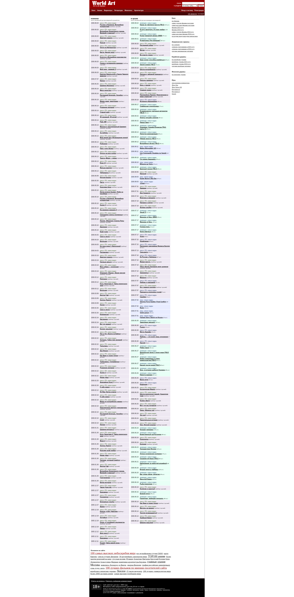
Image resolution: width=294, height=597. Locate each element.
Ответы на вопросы (98, 581)
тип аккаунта (192, 14)
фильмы (123, 589)
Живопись (128, 10)
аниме (141, 589)
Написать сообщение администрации (119, 581)
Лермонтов (95, 562)
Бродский (154, 559)
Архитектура (138, 10)
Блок (168, 559)
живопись (159, 589)
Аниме (99, 10)
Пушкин (129, 559)
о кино (114, 592)
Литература (118, 10)
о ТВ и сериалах (121, 592)
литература (152, 589)
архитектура (166, 589)
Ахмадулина (105, 562)
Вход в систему (187, 10)
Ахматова (138, 559)
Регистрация (199, 10)
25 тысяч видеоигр (134, 571)
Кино (93, 10)
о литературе (139, 592)
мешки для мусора (115, 591)
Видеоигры (108, 10)
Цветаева (146, 559)
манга (146, 589)
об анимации (131, 592)
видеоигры (136, 589)
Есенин (162, 559)
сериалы (129, 589)
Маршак (114, 562)
